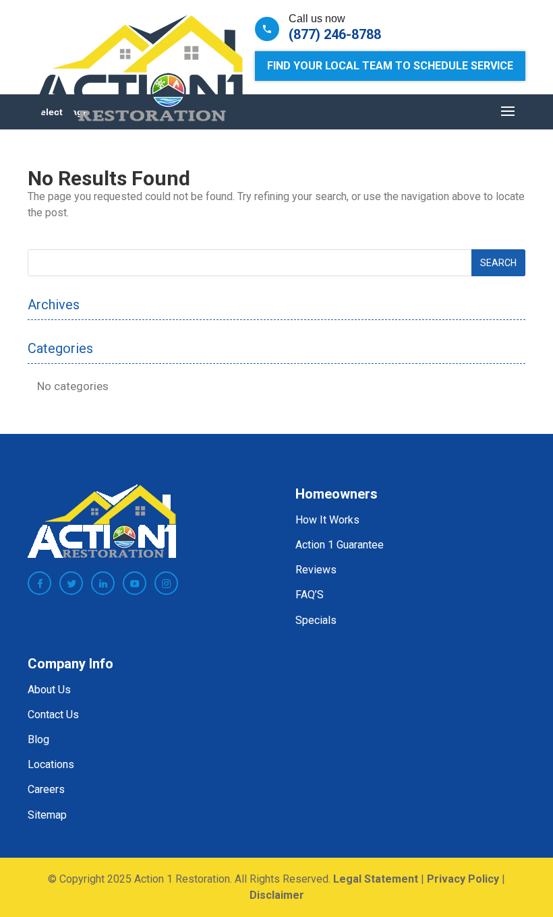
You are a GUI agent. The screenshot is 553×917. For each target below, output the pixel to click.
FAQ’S (309, 594)
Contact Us (53, 714)
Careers (46, 789)
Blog (38, 739)
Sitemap (47, 815)
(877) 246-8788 (335, 34)
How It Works (327, 519)
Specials (316, 620)
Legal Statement (375, 879)
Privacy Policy (463, 879)
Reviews (316, 569)
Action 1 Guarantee (339, 544)
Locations (51, 764)
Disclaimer (277, 895)
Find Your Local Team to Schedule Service (390, 65)
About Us (49, 689)
